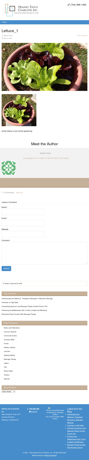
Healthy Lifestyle (9, 347)
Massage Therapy (10, 359)
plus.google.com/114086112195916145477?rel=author (46, 158)
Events (6, 343)
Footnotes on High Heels (10, 302)
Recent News (8, 371)
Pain (5, 367)
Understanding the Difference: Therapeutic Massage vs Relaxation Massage (27, 298)
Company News (9, 339)
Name (5, 207)
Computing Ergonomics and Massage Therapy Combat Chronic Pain (24, 306)
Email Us (34, 411)
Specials (7, 379)
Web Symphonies (51, 455)
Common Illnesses (10, 332)
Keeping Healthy (9, 355)
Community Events (10, 336)
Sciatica (6, 375)
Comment (6, 240)
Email (5, 218)
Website (5, 229)
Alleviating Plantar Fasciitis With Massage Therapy (19, 314)
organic (6, 363)
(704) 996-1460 (33, 409)
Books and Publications (12, 328)
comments (83, 35)
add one (19, 192)
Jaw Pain (7, 351)
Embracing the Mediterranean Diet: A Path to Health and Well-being (24, 310)
